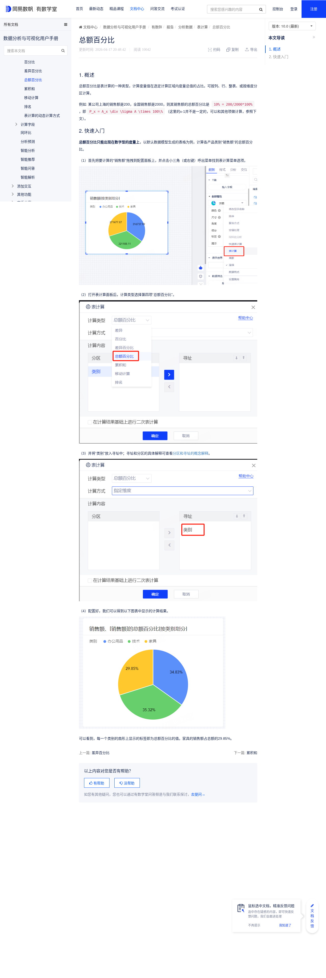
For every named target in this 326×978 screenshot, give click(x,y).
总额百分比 (33, 79)
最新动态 (96, 9)
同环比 (26, 132)
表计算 (202, 26)
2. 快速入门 (278, 57)
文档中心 (137, 9)
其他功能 (24, 194)
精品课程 (117, 9)
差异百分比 (101, 752)
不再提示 (254, 925)
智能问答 (28, 168)
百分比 (29, 61)
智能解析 (28, 177)
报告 (170, 26)
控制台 (278, 9)
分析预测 (28, 141)
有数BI (157, 26)
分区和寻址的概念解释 (190, 453)
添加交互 (24, 186)
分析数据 (185, 26)
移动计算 (31, 97)
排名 (27, 106)
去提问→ (198, 794)
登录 (293, 9)
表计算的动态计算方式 (42, 115)
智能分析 (28, 150)
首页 (79, 9)
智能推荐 (28, 159)
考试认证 (178, 9)
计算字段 (28, 124)
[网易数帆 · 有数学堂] (32, 9)
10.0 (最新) (286, 26)
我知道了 (285, 925)
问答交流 (157, 9)
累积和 (252, 752)
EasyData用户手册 (16, 25)
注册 (313, 9)
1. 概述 (275, 49)
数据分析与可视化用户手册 (124, 26)
